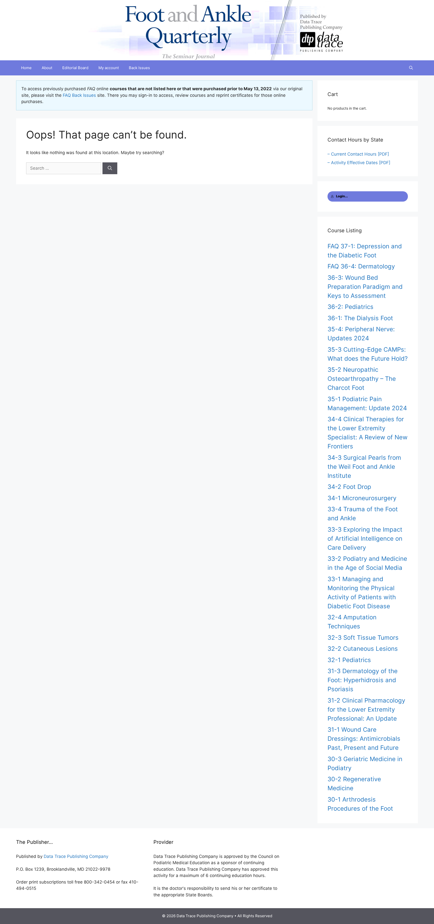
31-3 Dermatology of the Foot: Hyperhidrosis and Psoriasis (363, 680)
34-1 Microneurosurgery (362, 498)
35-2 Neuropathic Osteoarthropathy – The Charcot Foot (362, 378)
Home (26, 67)
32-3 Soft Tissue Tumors (363, 637)
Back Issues (139, 67)
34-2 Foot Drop (349, 486)
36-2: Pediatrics (350, 306)
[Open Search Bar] (411, 67)
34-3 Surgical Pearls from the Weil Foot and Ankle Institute (364, 466)
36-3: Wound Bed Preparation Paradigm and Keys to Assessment (365, 286)
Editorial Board (75, 67)
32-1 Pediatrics (349, 660)
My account (108, 67)
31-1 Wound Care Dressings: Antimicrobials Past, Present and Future (364, 738)
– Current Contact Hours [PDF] (358, 154)
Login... (342, 196)
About (47, 67)
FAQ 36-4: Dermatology (361, 266)
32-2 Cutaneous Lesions (363, 648)
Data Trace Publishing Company (76, 856)
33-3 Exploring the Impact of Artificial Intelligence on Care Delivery (365, 538)
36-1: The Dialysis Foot (360, 318)
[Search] (109, 168)
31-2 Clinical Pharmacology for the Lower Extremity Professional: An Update (366, 709)
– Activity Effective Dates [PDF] (359, 162)
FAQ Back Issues (79, 95)
